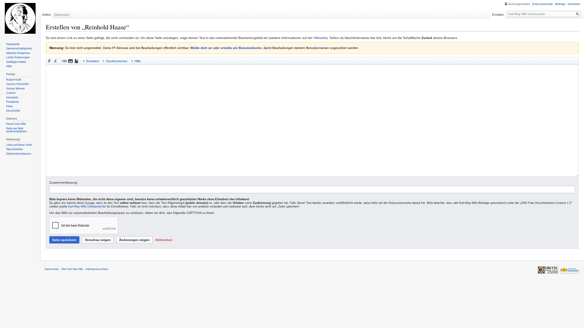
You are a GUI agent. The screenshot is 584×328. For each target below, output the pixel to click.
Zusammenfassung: (63, 182)
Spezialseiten (14, 149)
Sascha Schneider (17, 84)
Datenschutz (52, 269)
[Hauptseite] (20, 18)
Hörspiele (12, 97)
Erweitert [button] (92, 61)
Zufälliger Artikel (16, 62)
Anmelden (574, 4)
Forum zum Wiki (16, 124)
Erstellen (498, 14)
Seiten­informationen (18, 153)
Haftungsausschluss (97, 269)
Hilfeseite (320, 38)
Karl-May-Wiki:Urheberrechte (87, 206)
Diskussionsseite (542, 4)
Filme (9, 106)
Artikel (46, 14)
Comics (11, 93)
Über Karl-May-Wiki (72, 269)
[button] (50, 61)
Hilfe (9, 66)
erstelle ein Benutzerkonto (241, 48)
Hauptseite (13, 44)
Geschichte (13, 110)
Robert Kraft (13, 79)
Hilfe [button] (137, 61)
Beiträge (560, 4)
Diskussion (61, 14)
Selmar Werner (15, 88)
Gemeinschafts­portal (19, 48)
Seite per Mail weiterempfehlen (16, 130)
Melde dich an (201, 48)
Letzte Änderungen (18, 57)
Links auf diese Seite (19, 144)
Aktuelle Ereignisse (18, 53)
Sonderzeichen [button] (117, 61)
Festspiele (12, 101)
